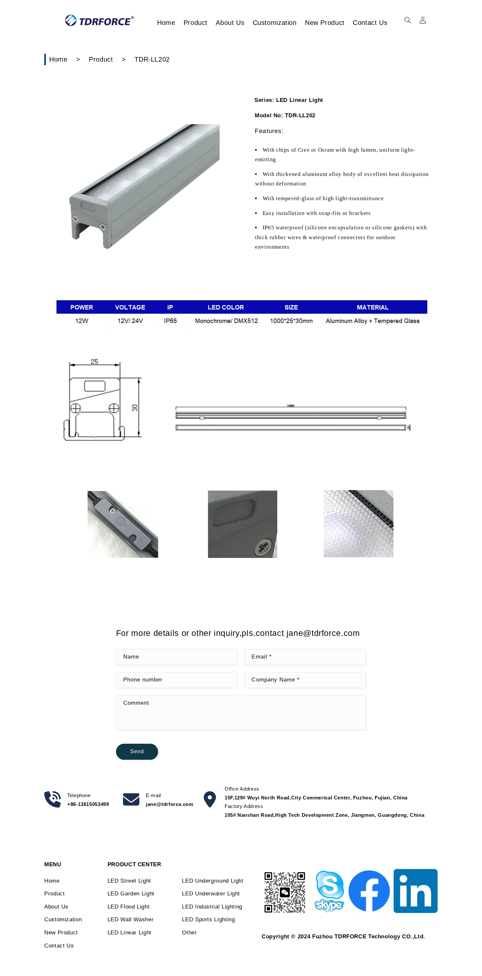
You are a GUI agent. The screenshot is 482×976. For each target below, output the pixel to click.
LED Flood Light (129, 907)
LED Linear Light (129, 932)
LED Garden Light (131, 893)
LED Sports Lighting (208, 919)
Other (189, 932)
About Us (56, 907)
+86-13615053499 (88, 804)
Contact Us (59, 946)
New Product (61, 932)
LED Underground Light (212, 881)
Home (58, 59)
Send (137, 751)
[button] (407, 20)
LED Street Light (129, 881)
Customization (63, 919)
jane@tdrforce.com (169, 804)
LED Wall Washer (130, 919)
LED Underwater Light (211, 893)
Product (101, 59)
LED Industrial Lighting (212, 907)
